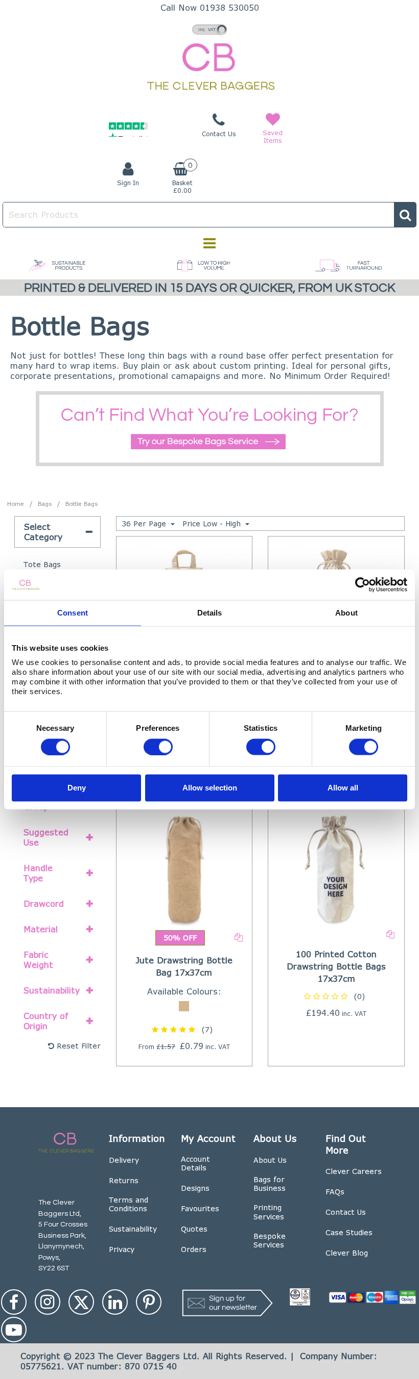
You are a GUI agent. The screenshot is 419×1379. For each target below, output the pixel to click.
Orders (193, 1249)
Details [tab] (209, 612)
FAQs (334, 1191)
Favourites (200, 1208)
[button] (184, 1029)
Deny (76, 787)
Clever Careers (353, 1171)
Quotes (194, 1228)
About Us (270, 1160)
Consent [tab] (72, 612)
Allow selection (209, 787)
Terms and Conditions (128, 1204)
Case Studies (349, 1232)
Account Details (195, 1163)
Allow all (343, 787)
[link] (14, 1302)
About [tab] (346, 612)
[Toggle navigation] (209, 243)
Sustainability (133, 1228)
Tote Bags (42, 564)
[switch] (158, 746)
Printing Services (268, 1212)
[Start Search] (405, 214)
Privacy (121, 1249)
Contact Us (345, 1212)
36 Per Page (145, 523)
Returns (123, 1180)
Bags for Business (269, 1184)
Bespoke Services (269, 1240)
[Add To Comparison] (239, 936)
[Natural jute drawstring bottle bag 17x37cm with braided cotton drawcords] (184, 868)
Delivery (124, 1160)
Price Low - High (212, 523)
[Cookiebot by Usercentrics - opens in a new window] (362, 585)
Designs (195, 1188)
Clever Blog (346, 1252)
